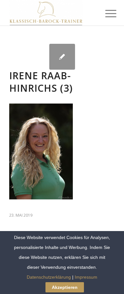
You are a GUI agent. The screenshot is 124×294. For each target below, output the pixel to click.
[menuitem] (106, 13)
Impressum (86, 277)
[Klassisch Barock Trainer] (51, 13)
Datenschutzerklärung (49, 277)
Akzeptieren (65, 287)
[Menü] (106, 13)
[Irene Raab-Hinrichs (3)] (62, 57)
